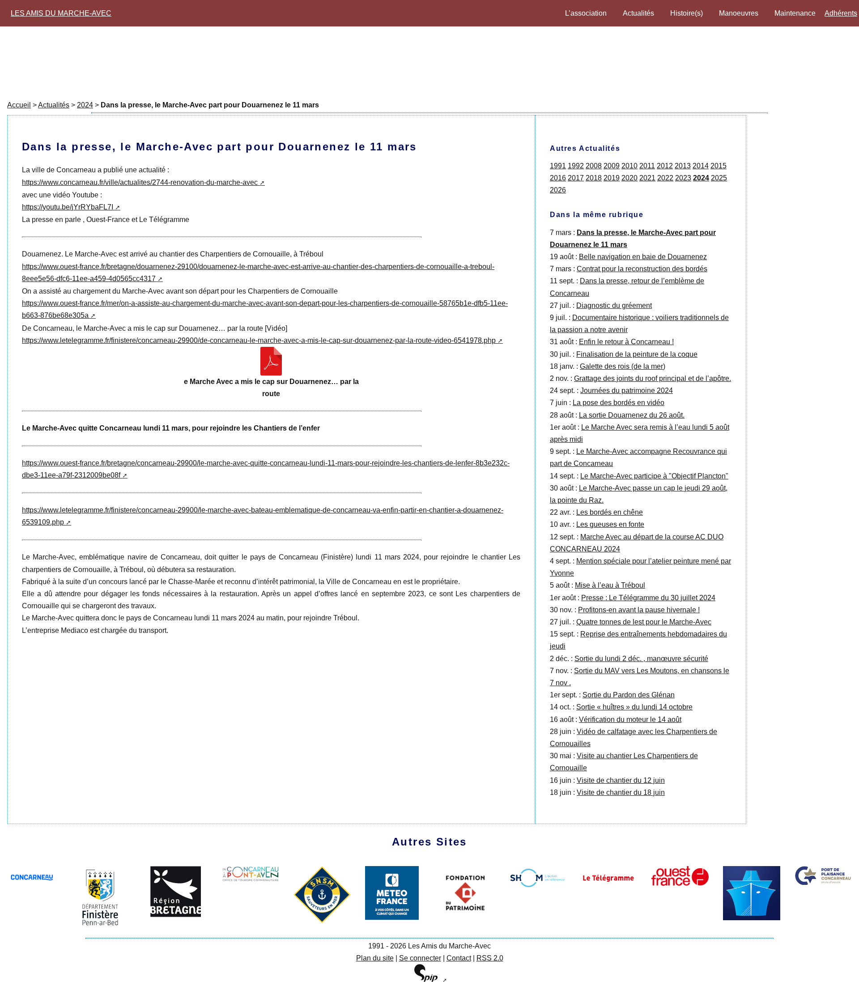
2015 (718, 166)
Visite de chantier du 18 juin (621, 792)
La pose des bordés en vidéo (618, 402)
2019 (612, 178)
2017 (576, 178)
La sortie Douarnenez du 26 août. (632, 415)
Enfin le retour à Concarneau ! (626, 342)
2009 (612, 166)
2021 (647, 178)
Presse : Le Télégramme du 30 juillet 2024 (648, 598)
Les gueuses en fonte (610, 524)
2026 (558, 190)
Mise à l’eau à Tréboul (610, 585)
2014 (701, 166)
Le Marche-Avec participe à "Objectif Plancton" (654, 476)
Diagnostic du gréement (614, 305)
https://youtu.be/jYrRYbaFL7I (67, 207)
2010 (629, 166)
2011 (647, 166)
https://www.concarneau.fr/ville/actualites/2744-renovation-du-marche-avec (140, 182)
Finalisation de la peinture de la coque (636, 354)
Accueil (19, 105)
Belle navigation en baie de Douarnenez (643, 256)
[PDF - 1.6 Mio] (271, 361)
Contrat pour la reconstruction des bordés (642, 269)
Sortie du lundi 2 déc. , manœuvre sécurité (641, 658)
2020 (629, 178)
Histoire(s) (686, 13)
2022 (665, 178)
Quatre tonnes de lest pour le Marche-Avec (643, 622)
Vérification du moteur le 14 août (630, 719)
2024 (85, 105)
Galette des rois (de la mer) (622, 366)
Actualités (638, 13)
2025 (719, 178)
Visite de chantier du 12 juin (621, 780)
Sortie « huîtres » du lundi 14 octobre (634, 707)
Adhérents (841, 13)
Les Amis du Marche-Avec (61, 13)
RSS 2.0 (489, 958)
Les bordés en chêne (609, 512)
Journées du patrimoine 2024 (626, 390)
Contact (459, 958)
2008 (594, 166)
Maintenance (795, 13)
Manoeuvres (738, 13)
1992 (576, 166)
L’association (586, 13)
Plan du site (375, 958)
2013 (683, 166)
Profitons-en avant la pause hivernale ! (639, 610)
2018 (594, 178)
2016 (558, 178)
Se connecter (420, 958)
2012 (665, 166)
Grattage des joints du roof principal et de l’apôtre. (652, 378)
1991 (558, 166)
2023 (683, 178)
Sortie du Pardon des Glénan (629, 695)
